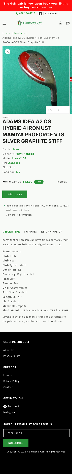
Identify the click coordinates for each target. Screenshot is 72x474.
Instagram (9, 412)
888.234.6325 (27, 13)
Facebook (13, 406)
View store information (19, 214)
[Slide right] (65, 110)
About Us (8, 350)
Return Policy (11, 381)
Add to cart (15, 194)
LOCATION (51, 13)
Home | (8, 33)
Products (19, 33)
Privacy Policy (11, 355)
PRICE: (7, 181)
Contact (8, 387)
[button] (4, 23)
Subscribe (15, 443)
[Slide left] (58, 110)
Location (8, 375)
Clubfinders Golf (36, 451)
